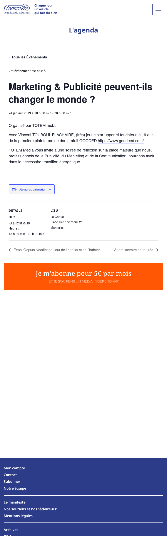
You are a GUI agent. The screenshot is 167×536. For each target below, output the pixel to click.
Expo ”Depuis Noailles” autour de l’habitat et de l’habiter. (56, 249)
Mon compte (14, 468)
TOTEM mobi (43, 125)
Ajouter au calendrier (32, 189)
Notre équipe (15, 488)
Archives (11, 529)
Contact (10, 474)
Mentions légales (18, 515)
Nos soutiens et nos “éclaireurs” (31, 509)
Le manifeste (14, 502)
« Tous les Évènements (28, 57)
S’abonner (12, 481)
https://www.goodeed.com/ (121, 140)
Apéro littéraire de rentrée (134, 249)
